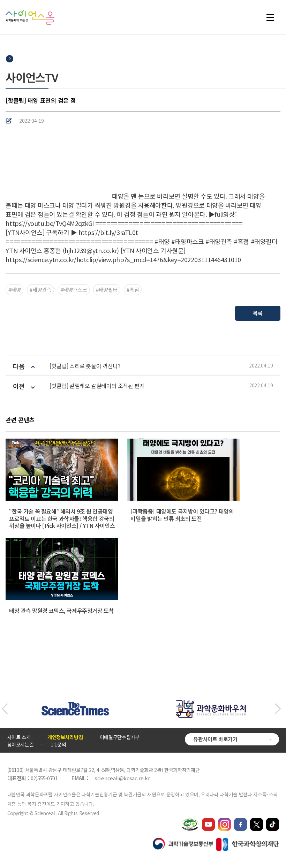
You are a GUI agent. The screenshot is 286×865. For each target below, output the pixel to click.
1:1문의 (58, 744)
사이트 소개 (19, 737)
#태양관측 (40, 289)
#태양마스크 (73, 289)
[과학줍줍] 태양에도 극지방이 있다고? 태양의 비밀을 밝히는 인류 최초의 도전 (182, 515)
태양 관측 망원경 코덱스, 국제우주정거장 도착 (61, 610)
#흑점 (133, 289)
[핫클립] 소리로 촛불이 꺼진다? (85, 366)
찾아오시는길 (20, 744)
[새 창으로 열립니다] (208, 821)
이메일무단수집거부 (120, 737)
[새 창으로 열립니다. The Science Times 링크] (75, 705)
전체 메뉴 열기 (273, 17)
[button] (4, 708)
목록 (257, 313)
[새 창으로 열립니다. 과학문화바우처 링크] (211, 703)
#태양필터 (107, 289)
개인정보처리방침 (65, 737)
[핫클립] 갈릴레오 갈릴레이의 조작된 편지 (97, 385)
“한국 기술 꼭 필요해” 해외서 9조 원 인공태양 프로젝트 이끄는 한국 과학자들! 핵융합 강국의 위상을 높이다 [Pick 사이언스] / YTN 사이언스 (62, 518)
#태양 (14, 289)
